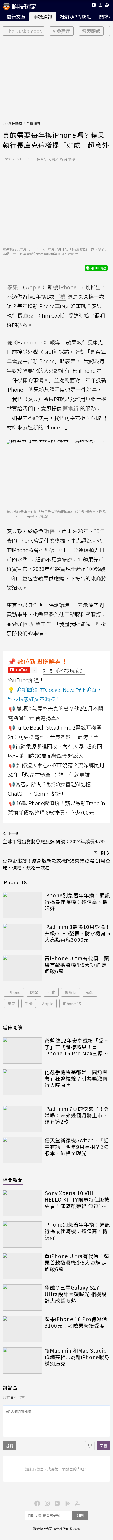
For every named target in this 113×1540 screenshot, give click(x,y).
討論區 (10, 1387)
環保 (34, 992)
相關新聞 (13, 1179)
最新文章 (16, 16)
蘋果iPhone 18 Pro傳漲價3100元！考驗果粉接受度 (76, 1322)
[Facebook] (36, 1503)
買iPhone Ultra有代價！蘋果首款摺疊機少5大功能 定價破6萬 (77, 965)
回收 (51, 992)
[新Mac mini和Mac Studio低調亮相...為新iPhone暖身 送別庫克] (22, 1360)
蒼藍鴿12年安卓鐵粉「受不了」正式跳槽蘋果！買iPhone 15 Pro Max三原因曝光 (77, 1047)
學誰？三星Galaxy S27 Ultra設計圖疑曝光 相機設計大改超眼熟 (76, 1294)
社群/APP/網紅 (75, 16)
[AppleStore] (76, 1503)
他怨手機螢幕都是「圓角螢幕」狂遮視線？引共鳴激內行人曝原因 (76, 1078)
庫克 (11, 1003)
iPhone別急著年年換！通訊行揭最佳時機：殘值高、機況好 (77, 902)
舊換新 (70, 992)
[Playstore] (66, 1503)
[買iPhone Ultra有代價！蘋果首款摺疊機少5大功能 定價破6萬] (22, 968)
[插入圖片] (90, 1445)
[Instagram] (46, 1503)
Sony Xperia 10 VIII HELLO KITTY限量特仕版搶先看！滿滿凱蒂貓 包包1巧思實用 (77, 1199)
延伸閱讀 (13, 1027)
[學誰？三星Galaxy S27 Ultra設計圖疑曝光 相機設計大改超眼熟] (22, 1297)
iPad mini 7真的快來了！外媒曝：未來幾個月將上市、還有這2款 (77, 1115)
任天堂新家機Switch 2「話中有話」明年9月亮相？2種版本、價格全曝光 (77, 1146)
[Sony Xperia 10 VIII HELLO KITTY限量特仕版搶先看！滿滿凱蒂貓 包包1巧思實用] (22, 1203)
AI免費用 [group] (62, 31)
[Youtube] (93, 6)
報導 (55, 342)
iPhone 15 (72, 1003)
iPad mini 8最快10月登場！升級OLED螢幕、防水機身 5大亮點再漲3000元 (77, 933)
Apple (47, 1003)
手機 (29, 1003)
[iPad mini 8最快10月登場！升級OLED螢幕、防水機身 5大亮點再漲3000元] (22, 937)
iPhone (13, 992)
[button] (100, 6)
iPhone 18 (15, 882)
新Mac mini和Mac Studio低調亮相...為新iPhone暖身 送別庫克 (77, 1357)
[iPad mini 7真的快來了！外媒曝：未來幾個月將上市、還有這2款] (22, 1119)
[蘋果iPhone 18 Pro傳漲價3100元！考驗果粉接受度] (22, 1329)
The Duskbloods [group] (24, 31)
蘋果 (90, 992)
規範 (9, 1445)
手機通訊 (42, 16)
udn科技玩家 (12, 123)
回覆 (103, 1445)
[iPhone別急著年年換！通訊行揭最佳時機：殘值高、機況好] (22, 905)
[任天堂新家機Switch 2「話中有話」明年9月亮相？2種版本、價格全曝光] (22, 1150)
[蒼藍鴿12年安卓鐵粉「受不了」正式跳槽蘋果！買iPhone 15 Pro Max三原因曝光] (22, 1050)
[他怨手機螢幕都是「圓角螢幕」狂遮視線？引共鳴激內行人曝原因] (22, 1082)
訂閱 (80, 1515)
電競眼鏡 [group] (91, 31)
